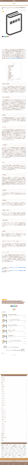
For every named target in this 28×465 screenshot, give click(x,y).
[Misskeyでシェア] (23, 288)
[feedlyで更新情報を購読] (13, 309)
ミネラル (3, 299)
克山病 (16, 303)
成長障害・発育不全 (11, 75)
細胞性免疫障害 (10, 76)
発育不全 (6, 303)
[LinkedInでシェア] (11, 292)
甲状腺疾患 (10, 72)
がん (8, 303)
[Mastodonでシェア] (11, 288)
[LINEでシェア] (6, 36)
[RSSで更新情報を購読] (14, 309)
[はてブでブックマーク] (5, 36)
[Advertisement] (14, 43)
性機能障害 (10, 74)
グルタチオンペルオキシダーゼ (20, 303)
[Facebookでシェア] (3, 36)
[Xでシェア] (2, 36)
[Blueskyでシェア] (17, 288)
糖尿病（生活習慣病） (11, 65)
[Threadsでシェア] (11, 290)
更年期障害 (10, 73)
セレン (6, 299)
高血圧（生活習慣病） (11, 66)
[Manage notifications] (26, 463)
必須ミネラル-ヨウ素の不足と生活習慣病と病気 (14, 58)
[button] (25, 236)
